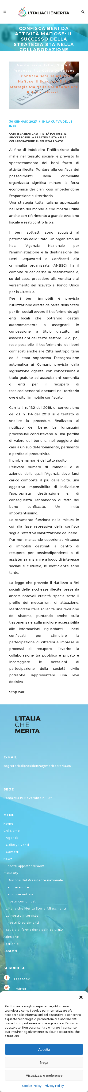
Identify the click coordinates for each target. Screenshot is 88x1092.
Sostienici (11, 944)
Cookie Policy (32, 1086)
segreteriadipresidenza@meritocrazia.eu (37, 766)
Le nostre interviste (22, 915)
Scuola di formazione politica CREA (35, 929)
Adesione (11, 937)
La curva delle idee (55, 70)
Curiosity (11, 873)
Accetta (44, 1049)
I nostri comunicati (21, 901)
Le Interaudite (17, 887)
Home (8, 823)
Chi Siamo (12, 830)
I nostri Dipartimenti (22, 922)
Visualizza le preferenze (44, 1075)
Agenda (12, 838)
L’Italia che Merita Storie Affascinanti (36, 908)
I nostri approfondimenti (26, 866)
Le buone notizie (20, 894)
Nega (44, 1062)
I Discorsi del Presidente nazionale (34, 880)
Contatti (12, 852)
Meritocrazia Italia (35, 65)
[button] (81, 997)
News (8, 859)
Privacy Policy (54, 1086)
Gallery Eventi (17, 845)
